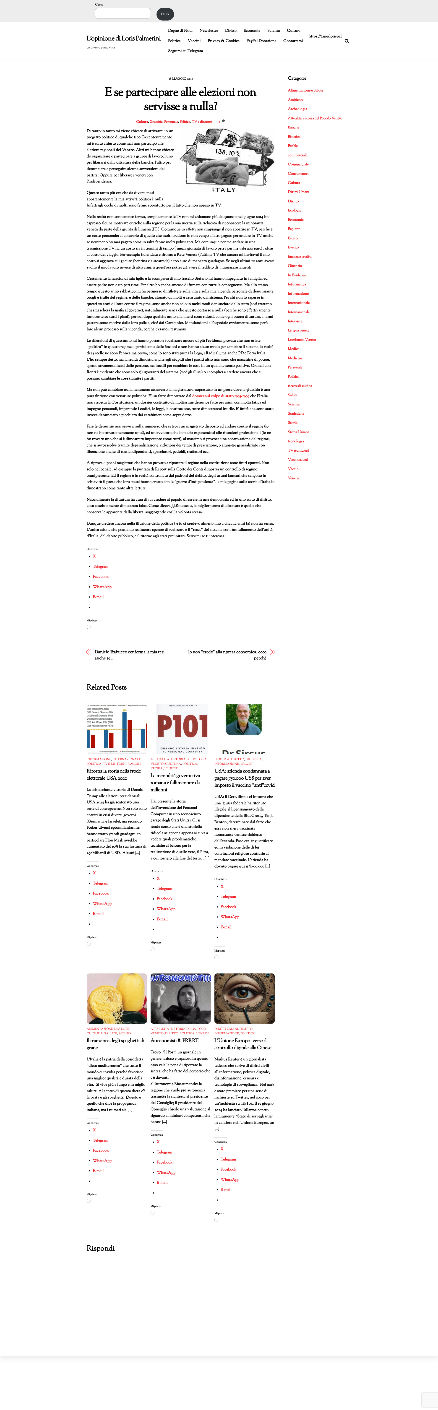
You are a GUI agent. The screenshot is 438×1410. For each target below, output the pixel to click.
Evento (293, 247)
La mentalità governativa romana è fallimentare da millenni (175, 782)
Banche (293, 127)
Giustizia (156, 121)
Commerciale (298, 164)
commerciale (297, 155)
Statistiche (296, 413)
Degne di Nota (180, 31)
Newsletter (209, 31)
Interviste (295, 321)
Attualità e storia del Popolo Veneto (315, 118)
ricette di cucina (300, 386)
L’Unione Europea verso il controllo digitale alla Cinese (242, 1044)
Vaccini (194, 41)
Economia (252, 31)
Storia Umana (298, 432)
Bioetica (221, 759)
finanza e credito (300, 257)
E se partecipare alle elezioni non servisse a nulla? (180, 100)
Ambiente (295, 100)
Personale (171, 121)
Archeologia (297, 109)
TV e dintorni (202, 121)
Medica (293, 349)
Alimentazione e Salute (108, 1029)
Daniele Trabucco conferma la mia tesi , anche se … (130, 655)
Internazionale (127, 759)
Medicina (295, 358)
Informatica (297, 284)
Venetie (171, 769)
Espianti (294, 229)
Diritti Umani (226, 1029)
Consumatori (298, 174)
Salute (110, 1034)
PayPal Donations (261, 41)
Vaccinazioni (298, 460)
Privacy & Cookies (224, 41)
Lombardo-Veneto (302, 340)
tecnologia (296, 441)
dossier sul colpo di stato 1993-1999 (221, 396)
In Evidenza (297, 275)
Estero (293, 238)
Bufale (293, 146)
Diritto (231, 31)
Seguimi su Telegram (185, 51)
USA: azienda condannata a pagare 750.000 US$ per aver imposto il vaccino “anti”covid (244, 778)
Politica (174, 41)
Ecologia (294, 210)
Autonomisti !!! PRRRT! (175, 1040)
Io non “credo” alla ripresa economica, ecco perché (227, 655)
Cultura (293, 31)
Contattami (293, 41)
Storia (157, 769)
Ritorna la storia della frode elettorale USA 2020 (114, 775)
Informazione (99, 759)
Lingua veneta (298, 330)
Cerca (99, 4)
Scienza (273, 31)
